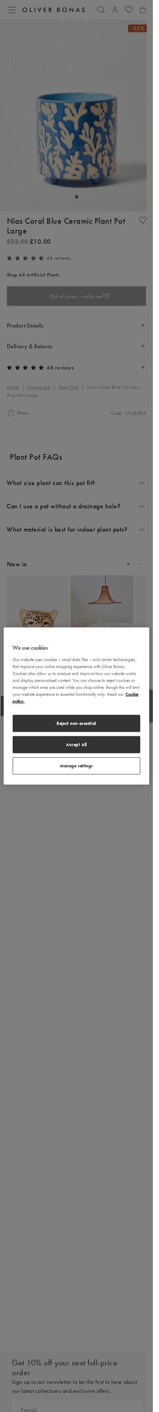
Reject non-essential (76, 723)
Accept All (76, 744)
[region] (76, 706)
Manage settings (76, 765)
